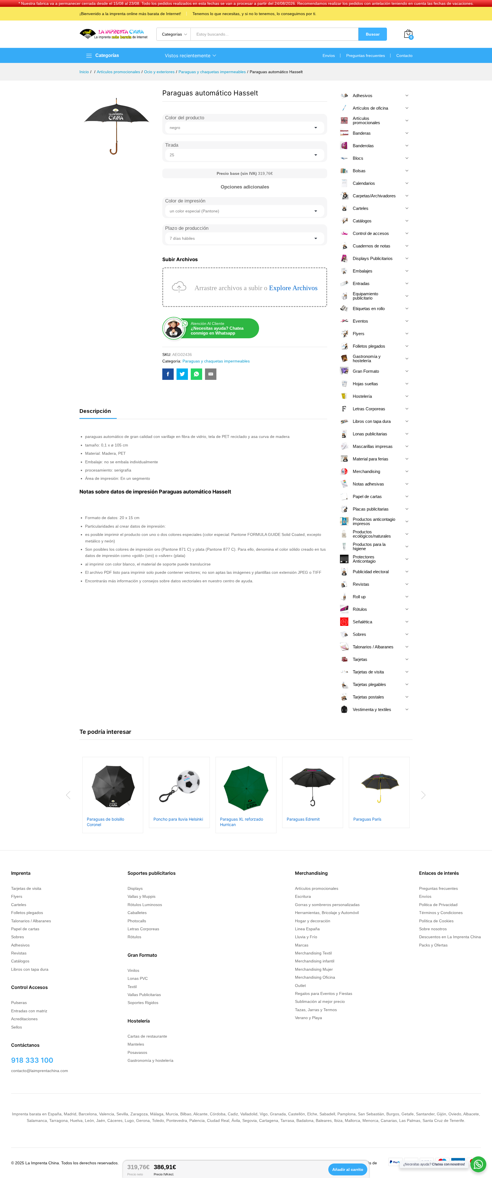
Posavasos (137, 1052)
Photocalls (137, 921)
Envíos (329, 55)
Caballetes (137, 912)
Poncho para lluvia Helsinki (178, 819)
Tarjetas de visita (26, 888)
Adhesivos (20, 945)
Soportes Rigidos (143, 1002)
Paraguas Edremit (303, 819)
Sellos (16, 1027)
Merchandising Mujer (314, 969)
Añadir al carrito (347, 1169)
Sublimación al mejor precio (320, 1001)
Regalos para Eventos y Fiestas (323, 993)
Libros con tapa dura (29, 969)
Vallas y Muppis (141, 896)
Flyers (16, 896)
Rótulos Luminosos (145, 904)
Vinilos (133, 970)
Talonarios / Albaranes (31, 921)
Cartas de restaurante (147, 1036)
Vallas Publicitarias (144, 994)
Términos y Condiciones (441, 912)
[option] (112, 795)
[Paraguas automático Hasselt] (168, 374)
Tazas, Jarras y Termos (316, 1009)
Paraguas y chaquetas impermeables (216, 361)
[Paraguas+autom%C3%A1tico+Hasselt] (182, 374)
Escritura (303, 896)
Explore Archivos (293, 288)
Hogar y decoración (312, 921)
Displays (135, 888)
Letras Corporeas (143, 929)
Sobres (17, 937)
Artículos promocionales (316, 888)
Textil (132, 986)
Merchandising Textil (313, 953)
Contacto (404, 55)
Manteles (136, 1044)
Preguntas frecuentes (365, 55)
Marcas (301, 945)
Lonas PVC (138, 978)
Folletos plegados (27, 912)
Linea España (307, 929)
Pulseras (19, 1002)
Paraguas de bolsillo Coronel (105, 822)
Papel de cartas (25, 929)
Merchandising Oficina (315, 977)
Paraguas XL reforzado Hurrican (241, 822)
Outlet (300, 985)
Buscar (373, 34)
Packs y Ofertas (433, 945)
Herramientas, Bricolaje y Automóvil (327, 912)
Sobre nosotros (433, 929)
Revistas (18, 953)
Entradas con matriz (29, 1011)
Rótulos (134, 937)
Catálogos (20, 961)
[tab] (98, 413)
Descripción (95, 411)
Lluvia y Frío (306, 937)
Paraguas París (367, 819)
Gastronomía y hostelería (150, 1060)
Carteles (18, 904)
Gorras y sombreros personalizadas (327, 904)
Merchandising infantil (314, 961)
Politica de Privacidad (438, 904)
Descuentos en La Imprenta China (450, 937)
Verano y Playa (308, 1017)
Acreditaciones (24, 1019)
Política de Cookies (436, 921)
